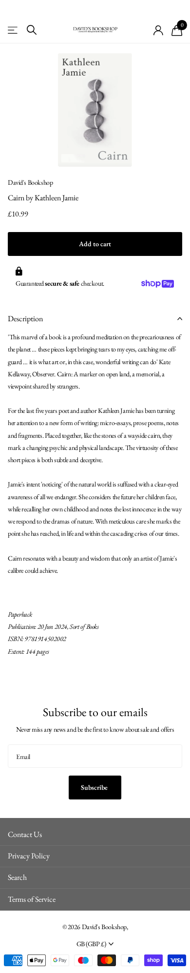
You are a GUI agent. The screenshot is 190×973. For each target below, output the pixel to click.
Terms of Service (32, 899)
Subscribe (95, 787)
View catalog (13, 30)
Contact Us (25, 834)
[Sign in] (158, 30)
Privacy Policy (29, 856)
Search (17, 877)
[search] (32, 30)
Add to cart (95, 243)
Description (25, 318)
